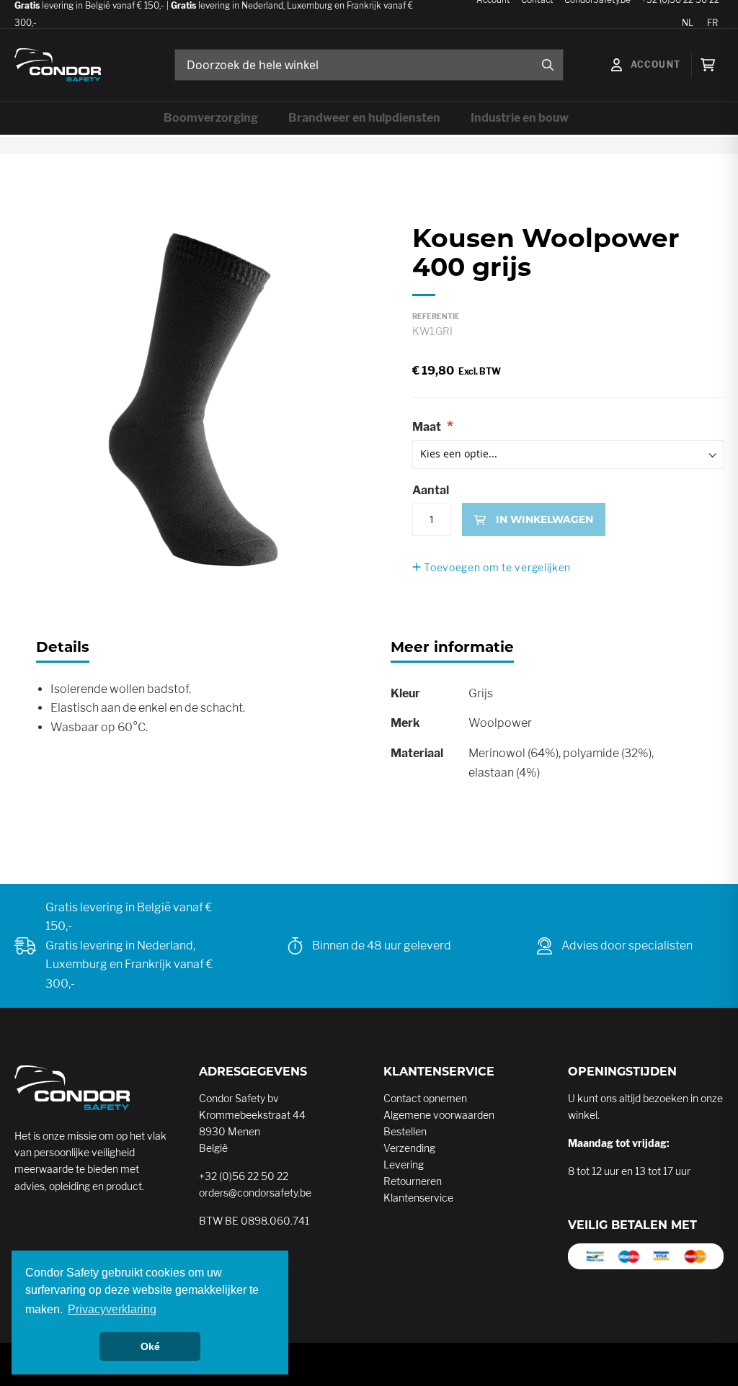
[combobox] (369, 65)
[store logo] (57, 65)
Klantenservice (418, 1197)
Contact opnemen (425, 1098)
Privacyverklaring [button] (112, 1309)
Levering (403, 1164)
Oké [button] (150, 1346)
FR (712, 22)
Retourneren (412, 1181)
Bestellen (405, 1131)
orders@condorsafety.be (255, 1192)
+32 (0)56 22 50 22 (243, 1176)
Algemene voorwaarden (438, 1115)
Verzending (409, 1148)
